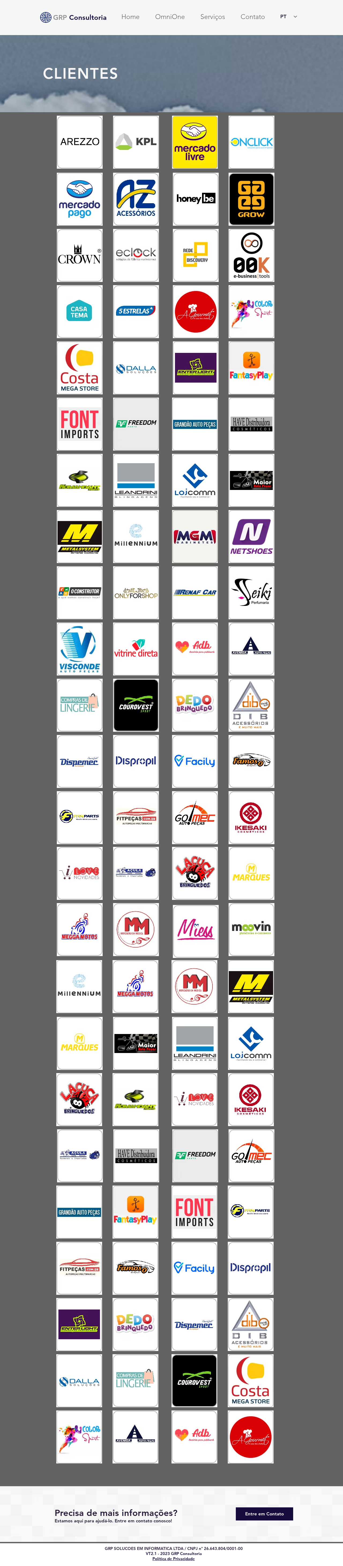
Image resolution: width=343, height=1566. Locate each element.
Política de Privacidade (173, 1558)
